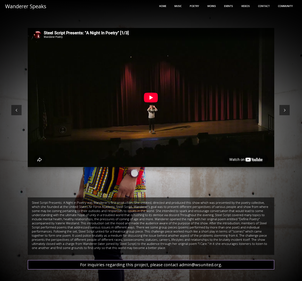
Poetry (194, 6)
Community (285, 6)
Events (228, 6)
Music (178, 6)
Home (162, 6)
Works (211, 6)
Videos (245, 6)
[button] (16, 110)
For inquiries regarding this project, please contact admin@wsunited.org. (151, 264)
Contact (264, 6)
